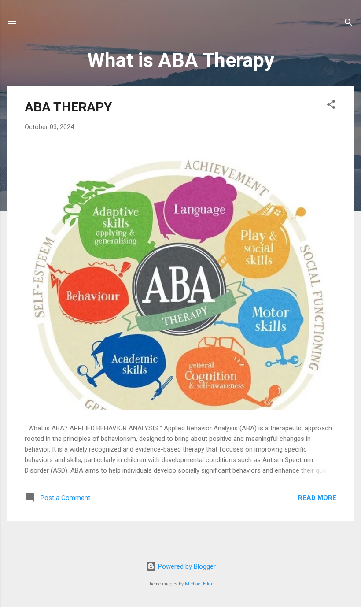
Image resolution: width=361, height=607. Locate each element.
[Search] (348, 24)
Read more (317, 498)
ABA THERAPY (68, 107)
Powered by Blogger (186, 566)
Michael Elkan (200, 584)
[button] (331, 106)
